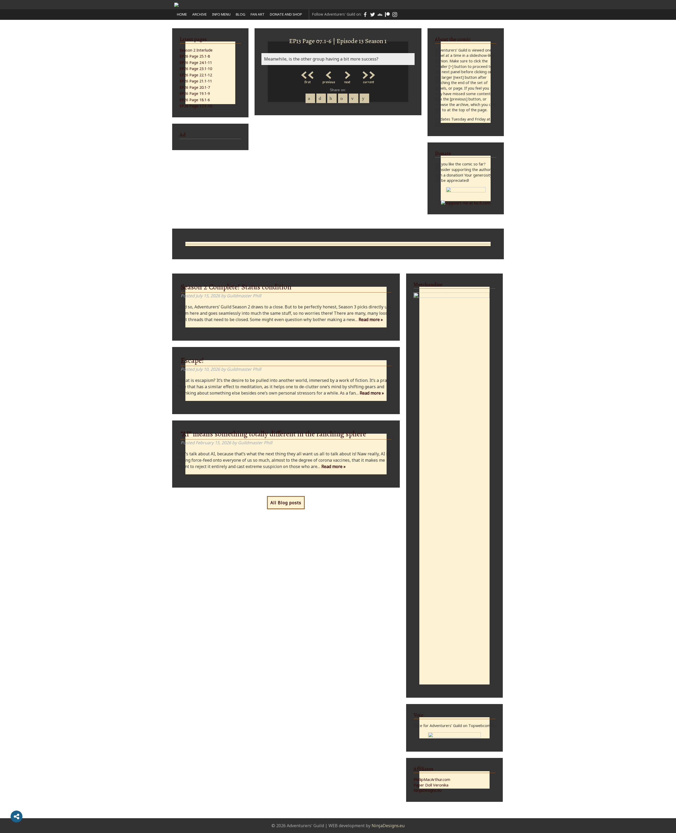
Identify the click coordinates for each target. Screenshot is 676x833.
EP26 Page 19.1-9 (195, 93)
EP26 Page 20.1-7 (195, 87)
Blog (240, 14)
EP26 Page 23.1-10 (196, 68)
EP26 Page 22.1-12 (196, 74)
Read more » (371, 319)
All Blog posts (285, 503)
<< (307, 74)
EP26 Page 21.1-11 (196, 81)
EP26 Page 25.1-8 (195, 56)
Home (182, 14)
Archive (199, 14)
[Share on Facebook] (310, 98)
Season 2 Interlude (196, 50)
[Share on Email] (353, 98)
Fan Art (258, 14)
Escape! (192, 360)
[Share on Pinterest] (332, 98)
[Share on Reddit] (364, 98)
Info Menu (221, 14)
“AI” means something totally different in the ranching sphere (273, 434)
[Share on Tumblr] (343, 98)
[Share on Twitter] (321, 98)
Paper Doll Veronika (431, 785)
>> (368, 74)
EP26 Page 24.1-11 (196, 62)
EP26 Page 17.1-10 (196, 105)
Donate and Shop (286, 14)
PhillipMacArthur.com (432, 779)
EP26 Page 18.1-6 (195, 99)
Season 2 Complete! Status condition (236, 287)
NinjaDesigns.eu (428, 790)
